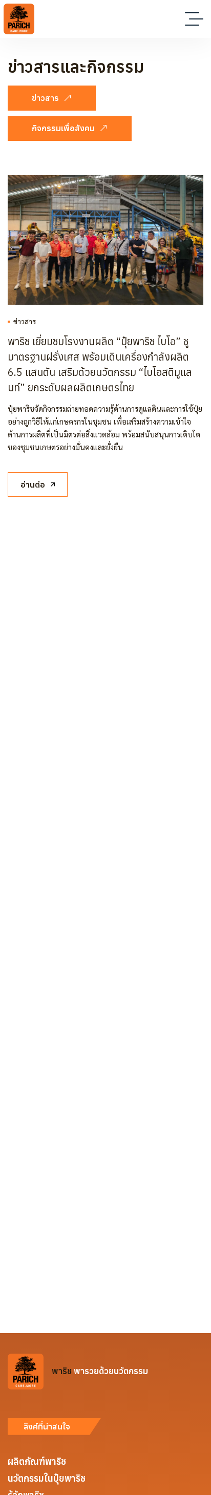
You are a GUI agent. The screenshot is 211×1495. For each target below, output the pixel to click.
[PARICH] (19, 19)
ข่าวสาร (24, 321)
